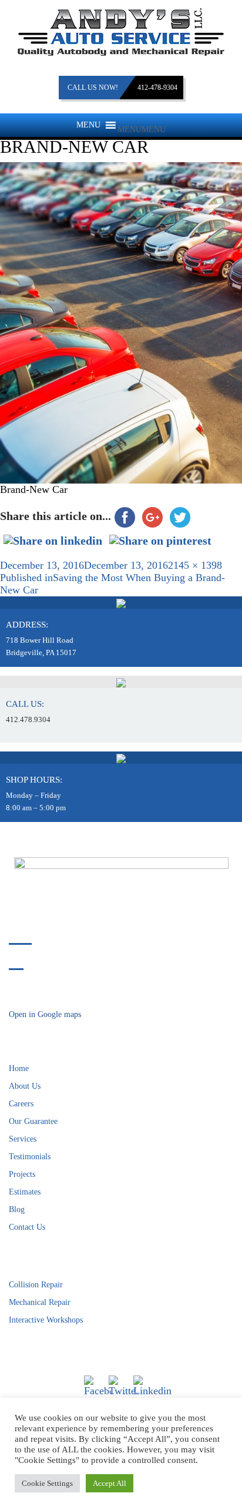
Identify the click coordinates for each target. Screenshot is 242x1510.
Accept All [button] (109, 1483)
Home (19, 1068)
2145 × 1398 (195, 565)
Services (22, 1139)
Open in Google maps (45, 1014)
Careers (21, 1103)
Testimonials (30, 1156)
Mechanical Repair (39, 1302)
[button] (141, 129)
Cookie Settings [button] (47, 1483)
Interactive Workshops (46, 1320)
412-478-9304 (157, 87)
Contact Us (27, 1227)
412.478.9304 (28, 719)
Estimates (25, 1191)
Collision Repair (36, 1284)
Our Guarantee (33, 1121)
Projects (22, 1174)
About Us (25, 1086)
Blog (17, 1209)
